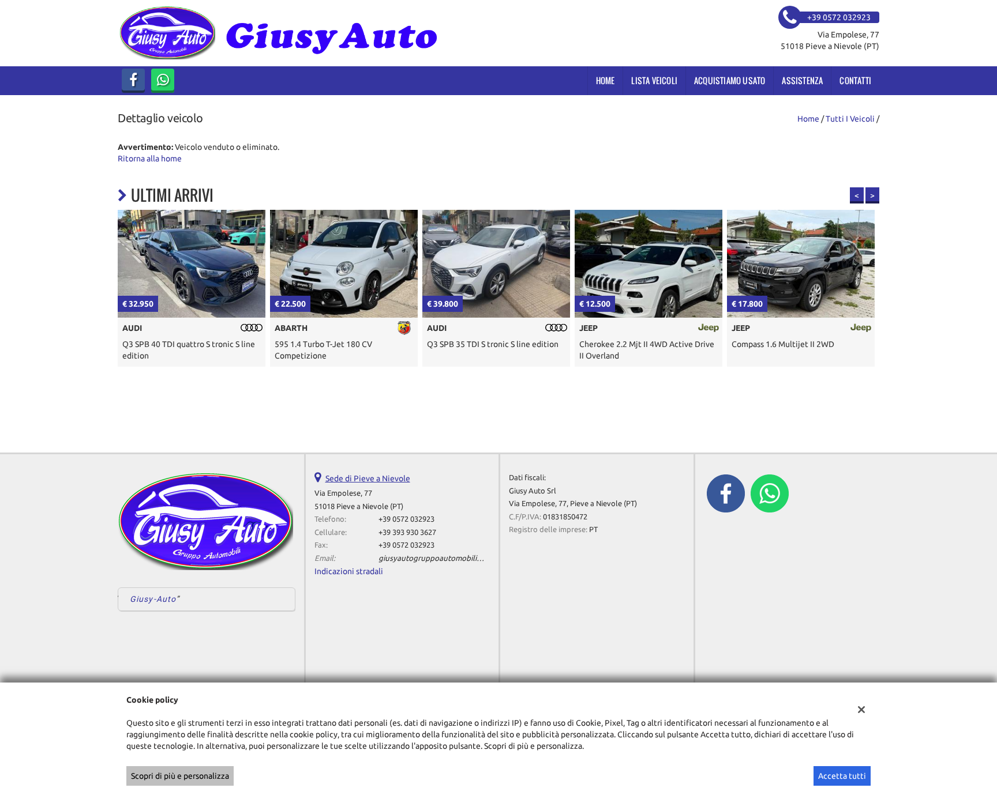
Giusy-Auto (153, 599)
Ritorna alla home (150, 158)
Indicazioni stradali (348, 571)
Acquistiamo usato (729, 80)
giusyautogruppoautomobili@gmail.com (448, 558)
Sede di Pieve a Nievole (367, 478)
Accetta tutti (842, 776)
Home (605, 80)
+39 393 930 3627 (407, 532)
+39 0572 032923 (406, 519)
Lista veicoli (654, 80)
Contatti (855, 80)
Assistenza (802, 80)
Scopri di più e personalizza (180, 776)
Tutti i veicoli (850, 118)
